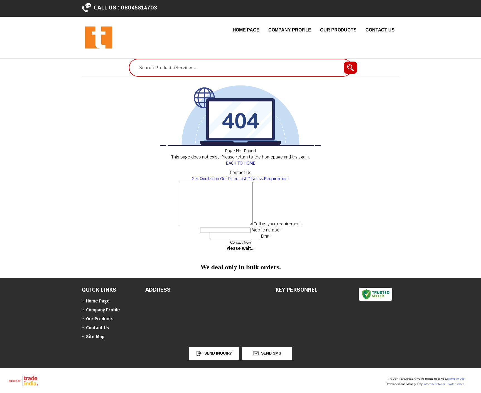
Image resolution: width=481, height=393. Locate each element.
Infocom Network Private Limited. (444, 383)
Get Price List (233, 178)
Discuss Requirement (268, 178)
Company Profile (289, 30)
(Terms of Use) (456, 378)
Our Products (338, 30)
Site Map (95, 336)
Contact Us (380, 30)
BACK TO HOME (240, 163)
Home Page (246, 30)
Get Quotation (205, 178)
